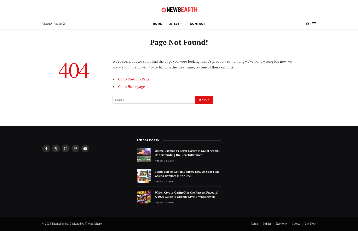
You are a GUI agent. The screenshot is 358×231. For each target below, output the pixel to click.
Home (157, 24)
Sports (296, 223)
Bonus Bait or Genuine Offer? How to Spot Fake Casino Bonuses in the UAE (187, 174)
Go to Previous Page (133, 79)
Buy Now (310, 223)
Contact (197, 24)
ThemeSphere (93, 223)
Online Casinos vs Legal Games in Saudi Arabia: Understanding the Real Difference (187, 153)
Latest (174, 24)
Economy (282, 223)
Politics (267, 223)
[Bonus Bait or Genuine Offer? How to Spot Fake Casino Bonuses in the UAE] (144, 176)
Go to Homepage (131, 86)
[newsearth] (179, 9)
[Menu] (314, 24)
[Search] (307, 24)
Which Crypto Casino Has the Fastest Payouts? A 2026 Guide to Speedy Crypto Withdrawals (187, 194)
